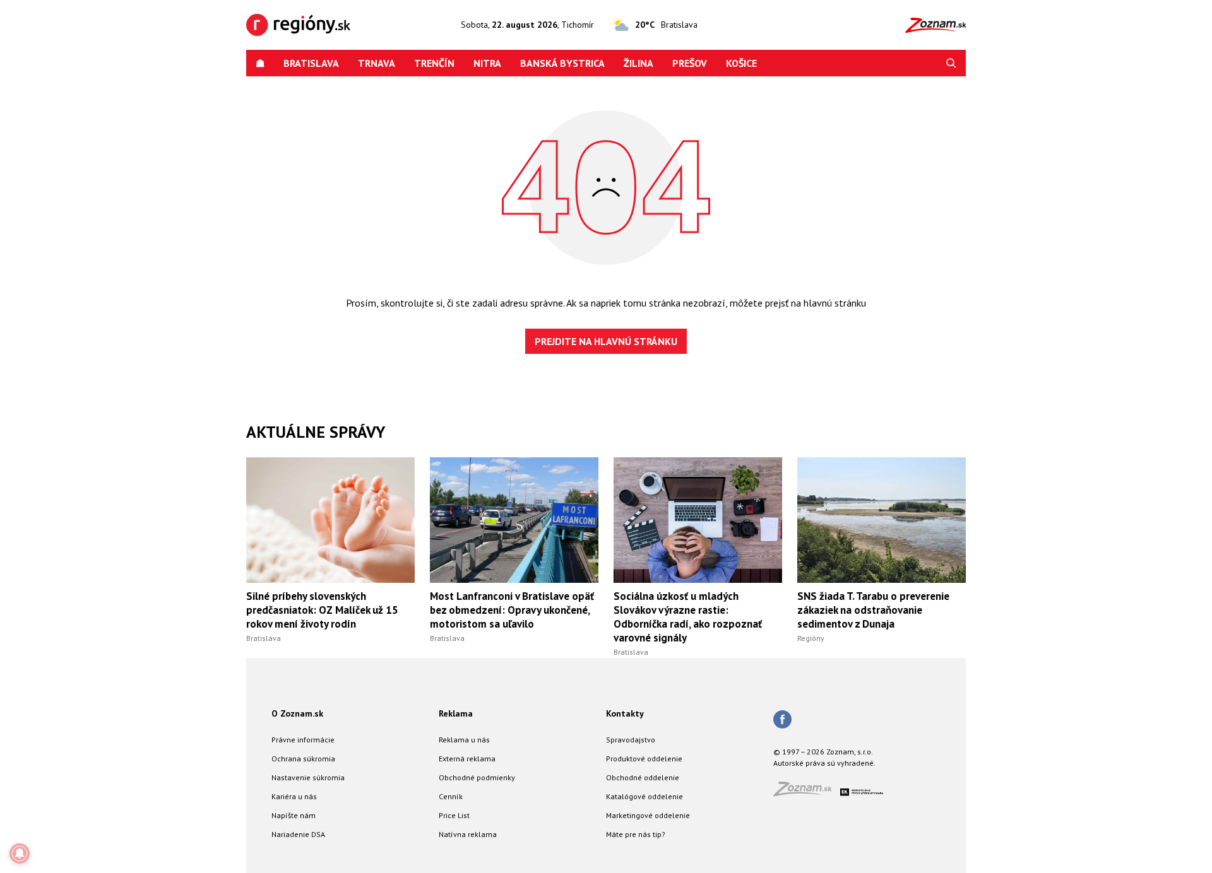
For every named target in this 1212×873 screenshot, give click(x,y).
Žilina (638, 63)
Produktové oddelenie (644, 758)
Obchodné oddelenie (642, 777)
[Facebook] (782, 720)
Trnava (376, 63)
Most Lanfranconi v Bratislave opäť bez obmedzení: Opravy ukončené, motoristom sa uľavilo (512, 610)
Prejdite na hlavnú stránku (606, 341)
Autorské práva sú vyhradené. (824, 763)
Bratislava (311, 63)
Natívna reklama (468, 834)
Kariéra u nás (294, 796)
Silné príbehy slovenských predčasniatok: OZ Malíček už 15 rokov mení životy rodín (322, 610)
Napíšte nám (293, 815)
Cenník (451, 796)
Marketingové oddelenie (648, 815)
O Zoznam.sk (297, 713)
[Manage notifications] (19, 853)
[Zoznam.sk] (806, 792)
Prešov (689, 63)
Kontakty (625, 713)
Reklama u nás (464, 739)
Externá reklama (467, 758)
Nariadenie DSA (298, 834)
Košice (741, 63)
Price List (454, 815)
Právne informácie (303, 739)
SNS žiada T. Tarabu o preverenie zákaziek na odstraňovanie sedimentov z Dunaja (873, 610)
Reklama (456, 713)
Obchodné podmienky (477, 777)
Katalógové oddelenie (644, 796)
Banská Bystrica (562, 63)
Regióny (810, 638)
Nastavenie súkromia (308, 777)
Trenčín (434, 63)
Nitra (487, 63)
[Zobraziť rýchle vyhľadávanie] (951, 63)
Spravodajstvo (630, 739)
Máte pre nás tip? (635, 834)
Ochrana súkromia (303, 758)
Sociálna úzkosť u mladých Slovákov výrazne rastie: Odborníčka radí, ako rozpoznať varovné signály (688, 617)
